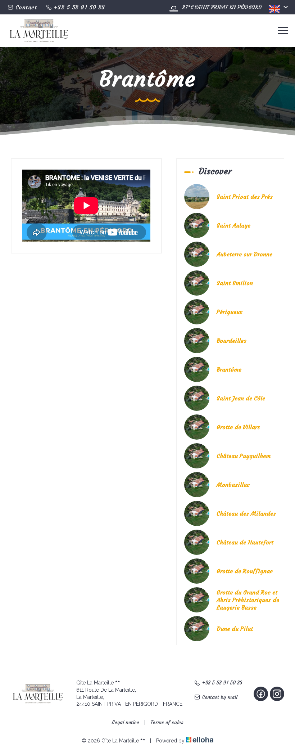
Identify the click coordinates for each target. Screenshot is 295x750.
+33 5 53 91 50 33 (222, 682)
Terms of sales (166, 722)
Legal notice (125, 722)
